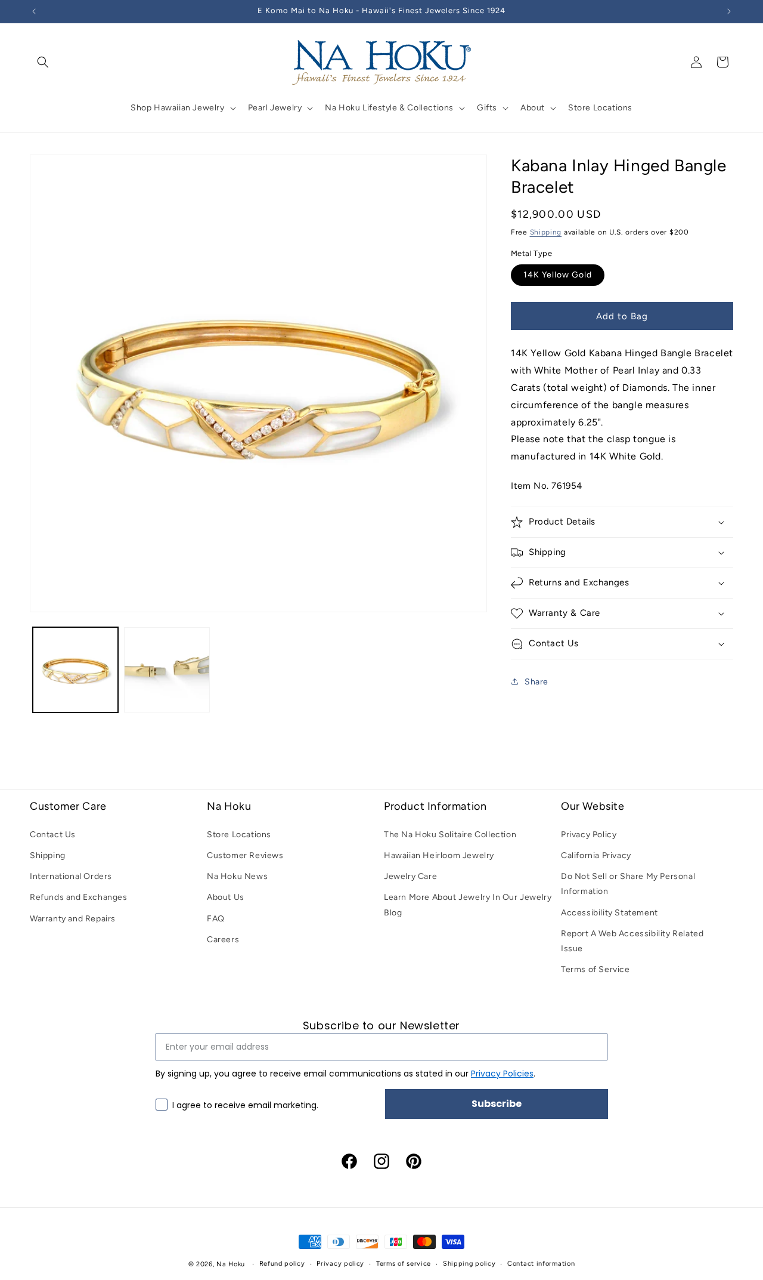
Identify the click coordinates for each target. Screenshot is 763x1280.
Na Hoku (230, 1264)
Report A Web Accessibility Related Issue (632, 940)
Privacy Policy (588, 834)
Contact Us (53, 834)
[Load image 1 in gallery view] (75, 670)
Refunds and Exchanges (79, 897)
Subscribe (497, 1103)
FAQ (216, 918)
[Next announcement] (729, 11)
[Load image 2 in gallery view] (166, 670)
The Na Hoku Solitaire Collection (450, 834)
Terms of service (403, 1263)
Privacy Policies (502, 1073)
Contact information (541, 1263)
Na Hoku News (237, 876)
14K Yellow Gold (557, 275)
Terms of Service (595, 969)
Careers (223, 939)
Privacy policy (340, 1263)
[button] (43, 62)
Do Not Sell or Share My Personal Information (628, 883)
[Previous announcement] (34, 11)
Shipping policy (469, 1263)
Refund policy (282, 1263)
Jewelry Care (410, 876)
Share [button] (536, 682)
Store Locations (239, 834)
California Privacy (596, 855)
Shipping (546, 232)
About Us (225, 897)
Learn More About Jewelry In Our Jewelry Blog (467, 904)
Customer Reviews (245, 855)
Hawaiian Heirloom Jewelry (439, 855)
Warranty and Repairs (73, 918)
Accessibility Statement (609, 912)
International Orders (71, 876)
